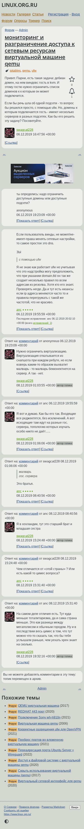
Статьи (38, 14)
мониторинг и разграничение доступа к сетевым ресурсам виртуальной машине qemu (40, 50)
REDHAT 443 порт (31, 711)
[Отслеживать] (71, 91)
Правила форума (29, 806)
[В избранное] (71, 79)
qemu (26, 70)
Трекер (34, 21)
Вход (76, 14)
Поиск (46, 21)
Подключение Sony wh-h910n (39, 717)
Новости (8, 14)
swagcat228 (24, 129)
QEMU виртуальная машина (38, 705)
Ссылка (11, 142)
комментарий (28, 341)
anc (18, 309)
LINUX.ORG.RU (19, 5)
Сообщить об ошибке (16, 810)
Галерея (24, 14)
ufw (34, 70)
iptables (15, 70)
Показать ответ (28, 220)
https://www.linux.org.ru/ (17, 814)
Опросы (20, 21)
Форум (7, 21)
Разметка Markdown (53, 806)
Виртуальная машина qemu (38, 723)
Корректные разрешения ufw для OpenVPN (49, 729)
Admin (23, 30)
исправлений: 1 (42, 323)
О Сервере (10, 806)
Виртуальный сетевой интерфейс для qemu (49, 781)
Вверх (75, 807)
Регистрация (58, 14)
